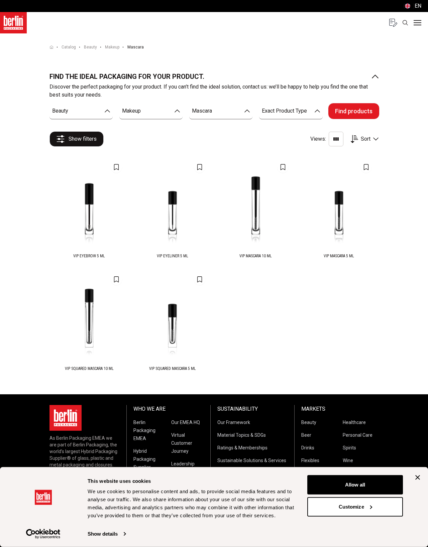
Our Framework (233, 422)
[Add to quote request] (116, 167)
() (412, 6)
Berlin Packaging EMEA (144, 430)
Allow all (355, 485)
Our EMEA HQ (185, 422)
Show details (103, 534)
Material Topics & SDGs (241, 435)
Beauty (90, 47)
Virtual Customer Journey (181, 443)
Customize (351, 506)
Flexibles (310, 460)
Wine (348, 460)
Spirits (349, 447)
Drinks (307, 447)
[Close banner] (417, 477)
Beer (306, 435)
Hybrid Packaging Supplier (144, 459)
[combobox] (81, 111)
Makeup (112, 47)
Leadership (183, 463)
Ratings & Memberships (242, 447)
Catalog (69, 47)
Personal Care (357, 435)
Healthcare (354, 422)
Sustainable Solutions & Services (251, 460)
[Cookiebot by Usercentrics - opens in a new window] (43, 534)
